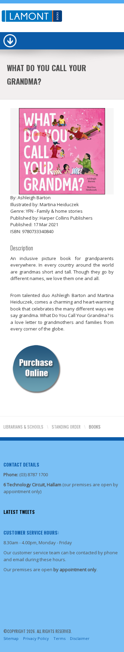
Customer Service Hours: (31, 532)
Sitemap (11, 638)
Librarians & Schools (23, 427)
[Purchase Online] (36, 368)
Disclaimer (80, 638)
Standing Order (66, 427)
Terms (59, 638)
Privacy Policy (36, 638)
